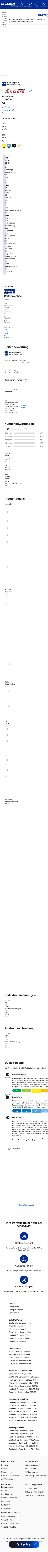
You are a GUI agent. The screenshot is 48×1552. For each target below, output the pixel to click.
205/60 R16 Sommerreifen (20, 1351)
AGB (8, 1542)
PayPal (4, 1490)
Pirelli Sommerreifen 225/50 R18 (22, 1380)
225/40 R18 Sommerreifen (20, 1358)
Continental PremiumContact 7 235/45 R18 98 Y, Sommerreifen (24, 1434)
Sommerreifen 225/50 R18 (20, 1374)
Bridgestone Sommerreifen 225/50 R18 (24, 1386)
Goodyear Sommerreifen (19, 1338)
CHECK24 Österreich (10, 1475)
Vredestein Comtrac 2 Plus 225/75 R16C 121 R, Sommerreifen (24, 1443)
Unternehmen (7, 1472)
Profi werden (30, 1468)
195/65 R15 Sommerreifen (19, 1354)
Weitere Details (23, 406)
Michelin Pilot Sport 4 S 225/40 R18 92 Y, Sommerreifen (24, 1446)
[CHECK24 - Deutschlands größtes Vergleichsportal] (8, 4)
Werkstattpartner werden (35, 1475)
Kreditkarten (6, 1494)
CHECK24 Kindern (34, 1492)
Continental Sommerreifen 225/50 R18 (24, 1377)
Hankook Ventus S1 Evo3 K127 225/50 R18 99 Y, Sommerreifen (24, 1408)
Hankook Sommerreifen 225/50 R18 (24, 1389)
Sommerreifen (15, 1313)
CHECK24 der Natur (35, 1495)
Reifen (4, 12)
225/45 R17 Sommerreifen (20, 1364)
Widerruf (38, 1542)
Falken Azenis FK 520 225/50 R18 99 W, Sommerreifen (24, 1421)
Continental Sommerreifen (20, 1323)
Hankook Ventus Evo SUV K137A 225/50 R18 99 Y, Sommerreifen (24, 1402)
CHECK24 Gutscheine (10, 1523)
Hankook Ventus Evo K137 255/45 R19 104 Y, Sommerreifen (24, 1437)
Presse (4, 1468)
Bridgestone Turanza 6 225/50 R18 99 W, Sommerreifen (24, 1405)
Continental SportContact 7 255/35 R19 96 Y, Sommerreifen (24, 1449)
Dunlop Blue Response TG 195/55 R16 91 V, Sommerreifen (24, 1440)
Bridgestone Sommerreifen (20, 1332)
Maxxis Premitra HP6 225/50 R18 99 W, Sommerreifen (24, 1411)
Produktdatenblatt (27, 1205)
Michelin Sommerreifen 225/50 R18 (23, 1383)
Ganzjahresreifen (16, 1310)
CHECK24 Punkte (8, 1527)
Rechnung (5, 1501)
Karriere (4, 1465)
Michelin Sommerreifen (18, 1329)
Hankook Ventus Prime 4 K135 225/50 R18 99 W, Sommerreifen (24, 1414)
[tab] (1, 75)
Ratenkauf (5, 1508)
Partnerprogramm (32, 1465)
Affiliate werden (31, 1472)
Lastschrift (5, 1505)
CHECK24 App (7, 1520)
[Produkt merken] (30, 90)
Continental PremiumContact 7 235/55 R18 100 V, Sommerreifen (24, 1431)
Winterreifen (14, 1307)
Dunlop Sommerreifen (18, 1341)
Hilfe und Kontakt (8, 1516)
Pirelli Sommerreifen (17, 1326)
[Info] (7, 512)
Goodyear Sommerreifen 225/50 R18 (24, 1392)
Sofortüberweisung (9, 1498)
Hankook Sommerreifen (19, 1335)
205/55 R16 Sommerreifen (20, 1361)
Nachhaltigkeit (31, 1488)
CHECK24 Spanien (9, 1479)
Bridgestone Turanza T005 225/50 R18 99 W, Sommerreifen (24, 1418)
